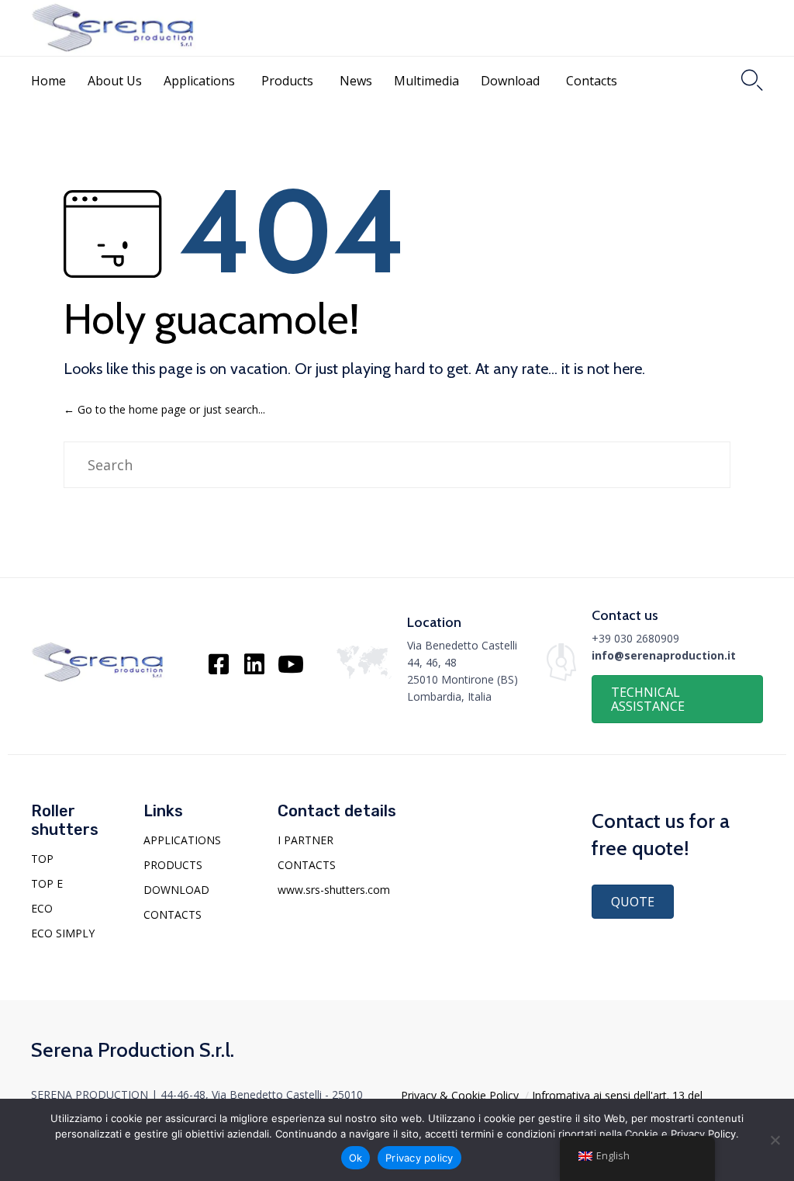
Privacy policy (419, 1158)
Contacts (591, 80)
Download (510, 80)
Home (48, 80)
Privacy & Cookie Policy (460, 1095)
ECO (42, 908)
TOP (42, 858)
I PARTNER (305, 840)
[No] (774, 1140)
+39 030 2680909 (635, 638)
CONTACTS (172, 914)
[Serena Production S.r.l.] (113, 28)
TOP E (47, 883)
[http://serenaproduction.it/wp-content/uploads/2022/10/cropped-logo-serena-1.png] (98, 681)
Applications (199, 80)
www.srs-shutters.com (334, 889)
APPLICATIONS (182, 840)
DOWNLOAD (176, 889)
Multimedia (426, 80)
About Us (115, 80)
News (356, 80)
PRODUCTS (172, 864)
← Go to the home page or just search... (164, 409)
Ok (356, 1158)
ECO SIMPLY (63, 933)
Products (287, 80)
